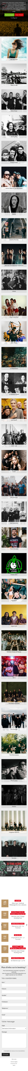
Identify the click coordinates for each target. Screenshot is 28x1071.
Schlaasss (14, 600)
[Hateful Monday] (14, 229)
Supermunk (14, 626)
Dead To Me (14, 85)
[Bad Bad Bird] (14, 49)
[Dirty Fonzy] (14, 100)
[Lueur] (14, 461)
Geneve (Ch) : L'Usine (18, 903)
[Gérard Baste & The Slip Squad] (14, 178)
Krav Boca (14, 343)
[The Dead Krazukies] (14, 693)
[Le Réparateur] (14, 358)
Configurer (14, 18)
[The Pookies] (14, 770)
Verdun (14, 806)
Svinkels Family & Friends (14, 652)
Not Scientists (14, 523)
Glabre (14, 214)
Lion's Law (14, 446)
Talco (14, 677)
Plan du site (14, 1059)
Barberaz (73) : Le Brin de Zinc (14, 923)
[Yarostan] (14, 847)
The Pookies (14, 780)
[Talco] (14, 667)
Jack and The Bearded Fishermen (14, 265)
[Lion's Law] (14, 435)
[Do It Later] (14, 126)
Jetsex (14, 291)
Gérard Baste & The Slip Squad (14, 188)
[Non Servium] (14, 487)
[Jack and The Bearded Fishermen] (14, 255)
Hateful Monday (14, 239)
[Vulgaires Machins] (14, 822)
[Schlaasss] (14, 590)
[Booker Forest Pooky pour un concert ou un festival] (14, 152)
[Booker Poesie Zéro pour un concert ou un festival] (14, 564)
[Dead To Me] (14, 75)
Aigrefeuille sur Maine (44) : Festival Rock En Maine (17, 943)
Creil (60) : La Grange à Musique (18, 931)
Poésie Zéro (14, 574)
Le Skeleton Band (14, 394)
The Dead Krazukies (14, 703)
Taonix (14, 1065)
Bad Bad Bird (14, 59)
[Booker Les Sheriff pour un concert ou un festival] (14, 409)
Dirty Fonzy (14, 111)
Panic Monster (14, 549)
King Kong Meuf (14, 317)
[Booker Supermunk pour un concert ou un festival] (14, 616)
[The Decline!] (14, 719)
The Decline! (14, 729)
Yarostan (14, 858)
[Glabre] (14, 203)
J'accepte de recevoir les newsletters (14, 1051)
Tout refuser (19, 15)
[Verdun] (14, 796)
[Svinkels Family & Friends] (14, 641)
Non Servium (14, 497)
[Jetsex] (14, 281)
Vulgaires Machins (14, 832)
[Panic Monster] (14, 538)
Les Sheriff (14, 420)
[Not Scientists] (14, 513)
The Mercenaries (14, 755)
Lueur (14, 471)
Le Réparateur (14, 368)
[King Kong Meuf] (14, 306)
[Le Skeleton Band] (14, 384)
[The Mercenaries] (14, 744)
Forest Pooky (14, 162)
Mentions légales (14, 1061)
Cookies (18, 10)
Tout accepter (9, 15)
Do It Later (14, 136)
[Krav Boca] (14, 332)
